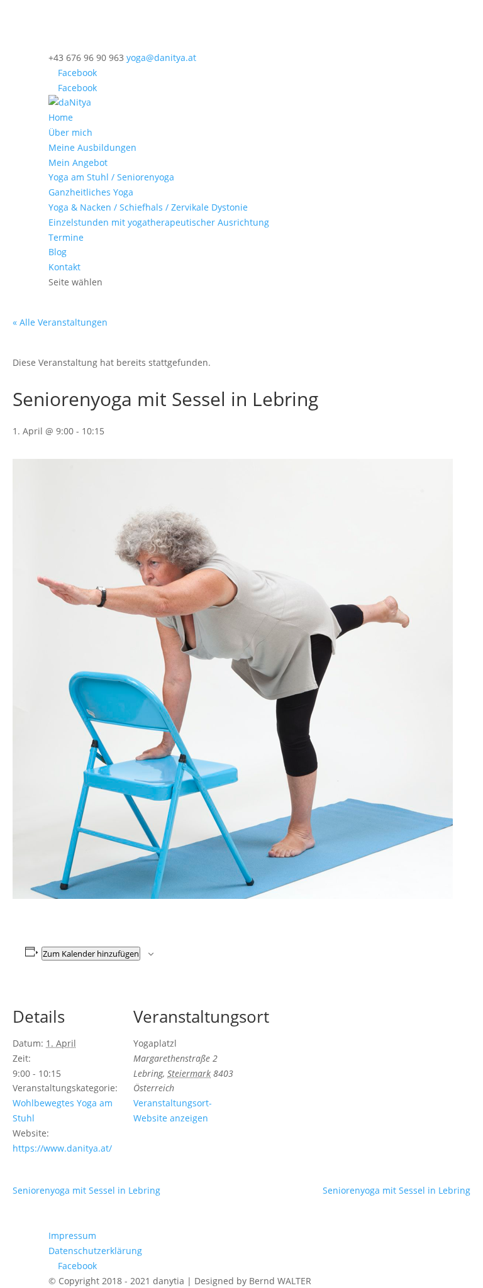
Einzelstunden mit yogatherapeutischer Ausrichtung (158, 222)
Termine (66, 237)
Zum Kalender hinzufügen (91, 953)
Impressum (72, 1235)
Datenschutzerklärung (95, 1251)
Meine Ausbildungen (92, 147)
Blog (57, 252)
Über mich (70, 132)
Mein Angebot (78, 162)
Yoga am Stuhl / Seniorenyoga (111, 177)
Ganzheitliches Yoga (90, 192)
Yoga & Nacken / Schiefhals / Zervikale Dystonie (148, 207)
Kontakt (64, 267)
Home (60, 117)
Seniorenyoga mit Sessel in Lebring (86, 1190)
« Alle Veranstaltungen (60, 322)
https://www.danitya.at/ (62, 1148)
